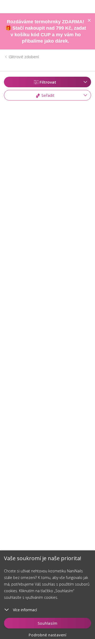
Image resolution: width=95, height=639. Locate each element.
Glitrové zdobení (24, 56)
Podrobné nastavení (47, 634)
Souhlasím (48, 623)
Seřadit (47, 95)
